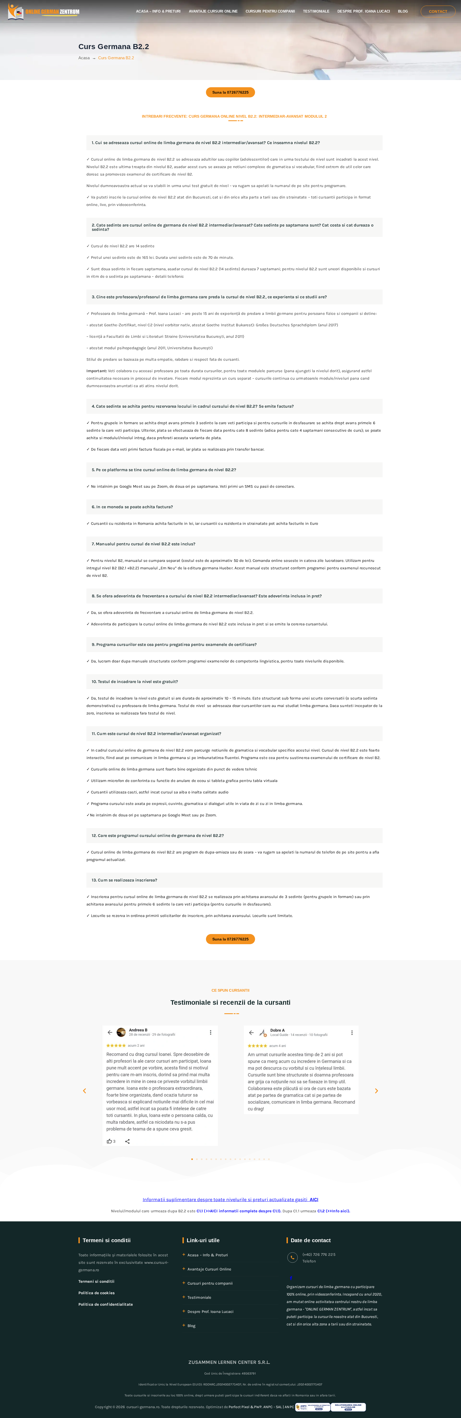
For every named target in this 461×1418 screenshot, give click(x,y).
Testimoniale (316, 11)
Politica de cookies (96, 1292)
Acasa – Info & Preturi (158, 11)
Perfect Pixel (239, 1407)
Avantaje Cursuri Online (213, 11)
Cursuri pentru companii (270, 11)
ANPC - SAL (272, 1407)
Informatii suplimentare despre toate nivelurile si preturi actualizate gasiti (230, 1199)
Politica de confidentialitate (105, 1304)
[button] (84, 1090)
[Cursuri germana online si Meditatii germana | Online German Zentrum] (43, 11)
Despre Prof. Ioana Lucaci (363, 11)
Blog (403, 11)
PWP (258, 1407)
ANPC (290, 1407)
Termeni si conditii (96, 1281)
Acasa (84, 57)
